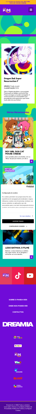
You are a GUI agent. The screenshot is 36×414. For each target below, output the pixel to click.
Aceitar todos (18, 221)
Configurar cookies (17, 226)
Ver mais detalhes (25, 216)
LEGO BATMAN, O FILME (17, 247)
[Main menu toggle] (30, 9)
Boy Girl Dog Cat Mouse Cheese (20, 2)
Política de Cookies (18, 408)
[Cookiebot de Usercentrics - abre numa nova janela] (26, 187)
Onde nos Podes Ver (18, 306)
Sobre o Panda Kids (18, 300)
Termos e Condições (18, 407)
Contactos (18, 312)
